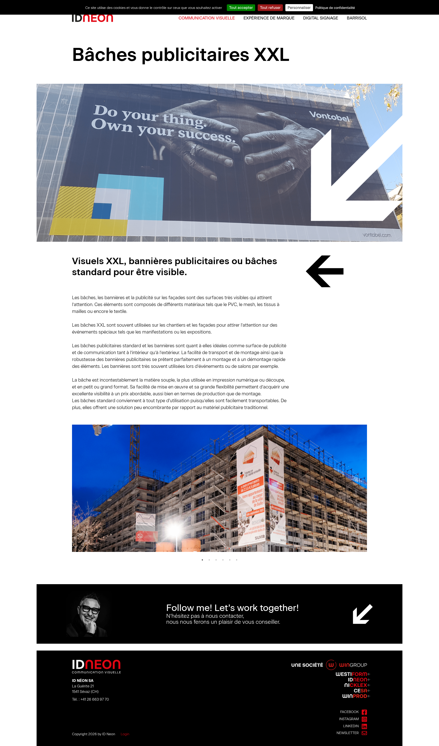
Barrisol (357, 18)
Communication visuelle (207, 18)
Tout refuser (270, 7)
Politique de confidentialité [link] (335, 8)
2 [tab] (209, 560)
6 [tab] (236, 560)
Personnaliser (299, 7)
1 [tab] (202, 560)
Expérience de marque (269, 18)
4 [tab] (223, 560)
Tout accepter (241, 7)
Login (125, 734)
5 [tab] (230, 560)
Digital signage (320, 18)
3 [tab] (216, 560)
